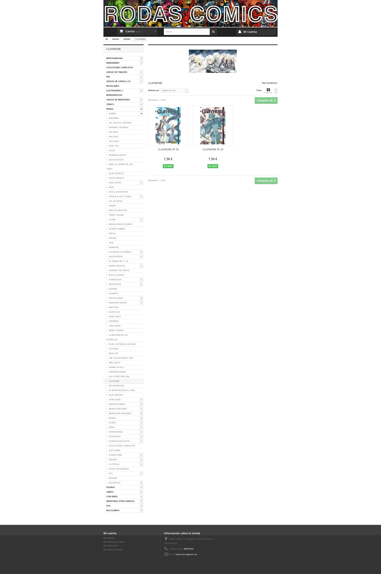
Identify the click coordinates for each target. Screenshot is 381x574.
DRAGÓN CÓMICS (116, 404)
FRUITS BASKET (116, 178)
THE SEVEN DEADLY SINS (120, 358)
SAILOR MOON (115, 256)
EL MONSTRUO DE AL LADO (121, 390)
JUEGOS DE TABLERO (116, 72)
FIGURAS (110, 487)
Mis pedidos (109, 538)
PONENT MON (115, 455)
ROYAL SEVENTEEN (118, 192)
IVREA (111, 427)
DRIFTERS (113, 307)
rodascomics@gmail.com (186, 554)
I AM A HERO (114, 326)
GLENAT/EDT (114, 436)
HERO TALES (114, 317)
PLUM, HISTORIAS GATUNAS (122, 344)
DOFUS (111, 233)
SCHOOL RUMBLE (116, 229)
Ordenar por (153, 90)
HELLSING (113, 137)
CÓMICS (110, 104)
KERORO (112, 289)
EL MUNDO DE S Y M (118, 261)
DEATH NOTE (114, 284)
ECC (110, 473)
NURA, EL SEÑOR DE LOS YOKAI (119, 166)
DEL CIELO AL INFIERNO (120, 123)
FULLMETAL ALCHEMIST (119, 252)
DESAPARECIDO (116, 386)
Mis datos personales (113, 550)
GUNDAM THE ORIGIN (118, 270)
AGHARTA (113, 293)
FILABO (112, 423)
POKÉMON (113, 321)
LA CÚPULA (113, 464)
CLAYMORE (114, 381)
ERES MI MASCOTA (117, 210)
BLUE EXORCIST (116, 173)
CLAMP (111, 220)
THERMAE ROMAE (117, 372)
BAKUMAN (113, 118)
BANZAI (112, 418)
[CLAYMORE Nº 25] (168, 125)
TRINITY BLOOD (116, 215)
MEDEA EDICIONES (117, 409)
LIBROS (110, 492)
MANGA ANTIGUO (116, 266)
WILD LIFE (113, 353)
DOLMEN (112, 460)
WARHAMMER (112, 63)
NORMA (112, 113)
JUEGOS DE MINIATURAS (118, 100)
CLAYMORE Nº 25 (168, 149)
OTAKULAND (114, 400)
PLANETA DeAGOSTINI (119, 441)
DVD (108, 506)
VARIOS (112, 206)
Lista (276, 92)
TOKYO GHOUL (115, 298)
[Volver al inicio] (106, 39)
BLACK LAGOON (116, 275)
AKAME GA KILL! (116, 367)
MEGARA (112, 478)
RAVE (111, 187)
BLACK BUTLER (115, 160)
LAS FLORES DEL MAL (119, 376)
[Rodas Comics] (190, 13)
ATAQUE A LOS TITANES (119, 196)
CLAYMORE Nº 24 (213, 149)
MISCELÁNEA (112, 86)
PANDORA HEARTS (117, 155)
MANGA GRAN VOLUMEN (120, 224)
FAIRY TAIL (113, 146)
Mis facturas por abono (114, 542)
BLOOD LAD (114, 312)
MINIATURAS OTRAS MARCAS (120, 501)
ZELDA (111, 150)
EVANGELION (114, 280)
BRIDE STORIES (116, 330)
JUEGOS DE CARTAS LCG (118, 81)
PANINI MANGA (115, 432)
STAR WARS (112, 496)
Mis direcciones (110, 546)
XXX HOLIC (113, 141)
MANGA (109, 109)
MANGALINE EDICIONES (120, 413)
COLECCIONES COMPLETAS (119, 67)
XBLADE (112, 238)
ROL (108, 77)
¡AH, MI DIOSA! (115, 201)
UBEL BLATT (114, 363)
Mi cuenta (110, 533)
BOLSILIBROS (113, 510)
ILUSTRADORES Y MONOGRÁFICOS (114, 93)
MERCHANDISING (114, 58)
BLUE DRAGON (115, 395)
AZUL (111, 243)
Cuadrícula (268, 92)
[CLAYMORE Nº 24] (212, 125)
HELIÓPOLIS (114, 483)
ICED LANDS (114, 450)
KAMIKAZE (113, 247)
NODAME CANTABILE (118, 127)
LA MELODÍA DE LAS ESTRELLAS (117, 337)
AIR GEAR (113, 132)
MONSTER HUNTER (117, 303)
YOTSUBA (113, 349)
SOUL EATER (114, 183)
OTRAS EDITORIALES (118, 469)
